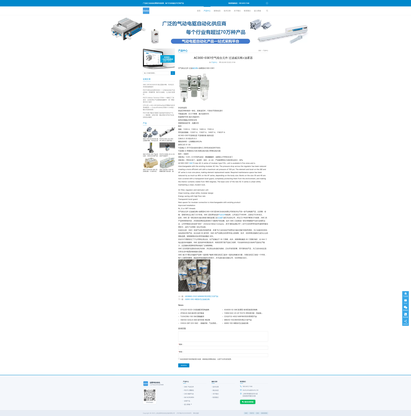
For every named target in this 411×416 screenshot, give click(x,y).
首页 (198, 11)
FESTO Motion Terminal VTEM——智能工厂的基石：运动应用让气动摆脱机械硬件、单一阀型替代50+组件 (158, 100)
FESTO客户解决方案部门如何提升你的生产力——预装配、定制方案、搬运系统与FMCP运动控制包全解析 (158, 115)
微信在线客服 (248, 402)
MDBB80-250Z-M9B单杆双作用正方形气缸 (201, 296)
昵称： (181, 344)
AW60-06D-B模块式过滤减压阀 (197, 299)
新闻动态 (217, 11)
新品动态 (216, 390)
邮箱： (181, 352)
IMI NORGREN (189, 397)
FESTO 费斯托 (189, 390)
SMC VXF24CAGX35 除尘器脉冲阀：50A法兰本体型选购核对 (150, 139)
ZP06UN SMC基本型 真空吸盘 (192, 313)
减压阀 (195, 68)
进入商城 (257, 11)
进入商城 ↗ (188, 404)
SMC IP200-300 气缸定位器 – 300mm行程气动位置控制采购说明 (150, 155)
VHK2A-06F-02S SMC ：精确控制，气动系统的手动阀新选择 (199, 323)
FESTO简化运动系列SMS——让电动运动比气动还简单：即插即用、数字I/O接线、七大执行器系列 (159, 92)
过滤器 (220, 218)
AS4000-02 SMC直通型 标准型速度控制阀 (240, 310)
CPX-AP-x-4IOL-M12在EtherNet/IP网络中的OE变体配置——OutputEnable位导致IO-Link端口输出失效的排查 (159, 107)
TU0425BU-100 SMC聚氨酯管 (192, 316)
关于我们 (237, 11)
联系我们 (247, 11)
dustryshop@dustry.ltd (250, 390)
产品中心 (207, 11)
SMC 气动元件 (189, 387)
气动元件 (222, 215)
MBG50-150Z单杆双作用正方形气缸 (238, 320)
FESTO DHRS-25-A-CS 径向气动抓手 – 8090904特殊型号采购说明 (167, 155)
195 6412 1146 (247, 386)
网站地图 (196, 413)
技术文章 (227, 11)
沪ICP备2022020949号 (184, 413)
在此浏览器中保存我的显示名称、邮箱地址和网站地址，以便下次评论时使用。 (206, 359)
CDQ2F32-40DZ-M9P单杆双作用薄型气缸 (240, 316)
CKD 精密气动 (189, 394)
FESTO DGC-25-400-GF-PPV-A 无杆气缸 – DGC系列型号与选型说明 (167, 139)
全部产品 (187, 401)
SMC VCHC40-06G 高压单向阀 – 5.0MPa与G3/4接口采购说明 (150, 170)
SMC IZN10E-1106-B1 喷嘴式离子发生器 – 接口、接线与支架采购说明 (167, 170)
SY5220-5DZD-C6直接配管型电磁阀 (194, 310)
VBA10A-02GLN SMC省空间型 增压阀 (195, 320)
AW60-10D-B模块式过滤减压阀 (236, 323)
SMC (191, 163)
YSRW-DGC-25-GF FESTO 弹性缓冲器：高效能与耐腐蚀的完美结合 (243, 313)
